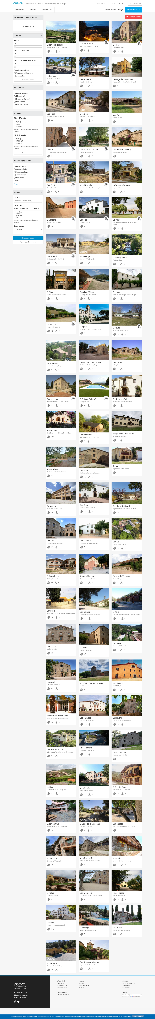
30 (59, 722)
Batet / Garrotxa (118, 365)
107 (84, 583)
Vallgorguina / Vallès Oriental (89, 543)
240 (52, 617)
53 (125, 724)
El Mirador (117, 858)
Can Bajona (85, 612)
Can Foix (83, 220)
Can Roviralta (53, 256)
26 (92, 477)
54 (117, 121)
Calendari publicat (22, 70)
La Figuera (117, 718)
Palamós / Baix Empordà (87, 116)
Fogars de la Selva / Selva (121, 469)
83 (117, 156)
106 (117, 724)
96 (84, 690)
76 (84, 441)
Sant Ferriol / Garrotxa (86, 791)
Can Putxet (118, 927)
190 (84, 969)
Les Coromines (119, 752)
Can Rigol (84, 505)
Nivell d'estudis (20, 135)
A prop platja (20, 76)
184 (84, 724)
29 (124, 192)
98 (117, 650)
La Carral (51, 682)
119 (52, 51)
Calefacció (20, 178)
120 (52, 331)
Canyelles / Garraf (118, 47)
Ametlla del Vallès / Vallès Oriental (58, 401)
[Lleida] (28, 217)
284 (117, 899)
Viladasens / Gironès (86, 152)
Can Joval (84, 470)
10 (92, 86)
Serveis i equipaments (22, 160)
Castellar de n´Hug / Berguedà (56, 789)
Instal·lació (18, 36)
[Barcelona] (28, 212)
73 (51, 583)
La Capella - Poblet (55, 749)
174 (84, 794)
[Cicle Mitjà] (28, 143)
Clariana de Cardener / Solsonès (90, 473)
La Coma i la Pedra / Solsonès (122, 861)
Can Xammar (52, 399)
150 (52, 226)
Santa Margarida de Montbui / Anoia (124, 826)
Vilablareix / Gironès (86, 826)
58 (117, 472)
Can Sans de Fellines (89, 149)
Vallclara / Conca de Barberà (56, 925)
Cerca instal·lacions (28, 26)
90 (117, 298)
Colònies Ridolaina (55, 45)
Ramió (115, 466)
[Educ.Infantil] (28, 140)
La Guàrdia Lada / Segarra (55, 366)
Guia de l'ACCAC (46, 10)
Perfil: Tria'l (100, 4)
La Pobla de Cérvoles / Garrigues (57, 152)
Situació (17, 193)
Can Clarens (85, 540)
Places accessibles (21, 50)
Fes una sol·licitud (133, 10)
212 (52, 899)
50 (84, 192)
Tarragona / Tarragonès (87, 750)
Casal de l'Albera (87, 292)
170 (117, 548)
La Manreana (85, 79)
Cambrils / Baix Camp (53, 79)
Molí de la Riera (86, 43)
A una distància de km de (26, 208)
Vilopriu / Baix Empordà (54, 222)
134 (84, 120)
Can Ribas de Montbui (89, 962)
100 (84, 511)
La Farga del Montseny (123, 79)
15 (124, 934)
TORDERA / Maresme (119, 686)
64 (84, 298)
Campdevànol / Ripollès (120, 755)
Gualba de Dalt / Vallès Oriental (56, 295)
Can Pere (51, 114)
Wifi (17, 180)
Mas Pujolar (118, 115)
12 (91, 50)
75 (117, 86)
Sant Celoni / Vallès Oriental (121, 930)
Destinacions (19, 226)
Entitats (81, 983)
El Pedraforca (53, 576)
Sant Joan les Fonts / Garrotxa (89, 437)
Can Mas (117, 292)
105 (84, 263)
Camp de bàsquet (22, 172)
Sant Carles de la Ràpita (57, 715)
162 (117, 618)
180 (117, 51)
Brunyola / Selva (52, 188)
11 (59, 793)
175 (52, 298)
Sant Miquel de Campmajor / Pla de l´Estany (126, 614)
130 (84, 86)
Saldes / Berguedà (53, 579)
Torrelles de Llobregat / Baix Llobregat (124, 295)
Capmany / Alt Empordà (87, 259)
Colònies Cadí (53, 824)
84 (84, 50)
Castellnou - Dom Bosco (90, 362)
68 (117, 440)
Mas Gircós (85, 788)
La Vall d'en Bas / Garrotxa (121, 330)
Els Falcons (52, 858)
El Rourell (117, 328)
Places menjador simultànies (25, 60)
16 (125, 793)
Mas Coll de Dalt (87, 858)
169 (52, 722)
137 (52, 437)
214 (84, 618)
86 (51, 370)
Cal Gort (50, 149)
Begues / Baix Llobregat (120, 188)
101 (52, 512)
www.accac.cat (21, 997)
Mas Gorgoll (85, 114)
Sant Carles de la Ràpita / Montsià (57, 718)
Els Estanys (85, 256)
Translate (137, 997)
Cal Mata (116, 220)
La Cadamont (86, 434)
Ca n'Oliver (51, 324)
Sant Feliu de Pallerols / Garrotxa (90, 861)
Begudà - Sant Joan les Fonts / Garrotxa (92, 188)
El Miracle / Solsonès (53, 685)
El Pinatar (51, 292)
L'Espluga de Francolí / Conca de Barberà (60, 752)
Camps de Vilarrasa (121, 576)
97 (84, 654)
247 (52, 689)
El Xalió (116, 612)
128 (117, 334)
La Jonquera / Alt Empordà (88, 295)
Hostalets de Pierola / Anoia (55, 259)
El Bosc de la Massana (90, 824)
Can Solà (117, 542)
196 (84, 754)
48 (84, 830)
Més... (16, 184)
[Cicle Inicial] (28, 142)
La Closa (50, 787)
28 (59, 298)
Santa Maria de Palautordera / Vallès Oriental (61, 613)
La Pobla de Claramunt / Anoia (122, 401)
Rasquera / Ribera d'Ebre (54, 509)
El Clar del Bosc (120, 787)
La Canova (117, 362)
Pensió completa (22, 93)
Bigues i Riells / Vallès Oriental (89, 965)
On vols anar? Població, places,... (26, 17)
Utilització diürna (22, 105)
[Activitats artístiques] (28, 123)
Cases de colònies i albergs (113, 10)
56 (51, 476)
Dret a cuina (20, 102)
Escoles (81, 981)
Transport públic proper (24, 73)
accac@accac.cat (22, 995)
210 (52, 756)
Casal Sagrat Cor (120, 257)
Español (124, 992)
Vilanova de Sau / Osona (87, 720)
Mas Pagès (52, 430)
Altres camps (21, 175)
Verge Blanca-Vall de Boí (123, 433)
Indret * (17, 197)
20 (124, 264)
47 (125, 618)
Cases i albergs (62, 992)
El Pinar (116, 45)
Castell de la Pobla (121, 399)
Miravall (83, 647)
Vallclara (50, 922)
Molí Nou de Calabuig (122, 149)
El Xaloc (50, 893)
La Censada (118, 824)
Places (16, 40)
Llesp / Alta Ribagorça (119, 436)
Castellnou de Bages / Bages (89, 365)
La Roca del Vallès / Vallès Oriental (91, 895)
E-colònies (32, 10)
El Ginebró (51, 220)
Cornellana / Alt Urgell (54, 861)
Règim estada (19, 87)
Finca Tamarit (86, 748)
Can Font (51, 185)
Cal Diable (117, 643)
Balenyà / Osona (85, 401)
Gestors (81, 988)
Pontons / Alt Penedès (120, 646)
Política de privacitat (128, 983)
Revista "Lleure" (62, 988)
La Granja (51, 611)
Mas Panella (118, 683)
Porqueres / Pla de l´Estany (121, 789)
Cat (112, 4)
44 (117, 405)
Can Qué (50, 540)
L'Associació (19, 10)
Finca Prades (118, 893)
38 (91, 298)
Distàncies (18, 205)
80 (51, 120)
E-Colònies (60, 983)
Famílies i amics (84, 985)
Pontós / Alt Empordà (53, 327)
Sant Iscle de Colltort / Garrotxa (56, 472)
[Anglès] (28, 125)
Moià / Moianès (52, 649)
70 (84, 934)
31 (124, 369)
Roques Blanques (88, 576)
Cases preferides (134, 17)
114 (52, 405)
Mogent (83, 326)
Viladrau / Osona (118, 118)
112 (52, 156)
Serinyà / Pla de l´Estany (54, 966)
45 (92, 263)
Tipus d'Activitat (20, 118)
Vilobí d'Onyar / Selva (119, 544)
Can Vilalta (51, 646)
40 (92, 583)
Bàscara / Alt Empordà (120, 152)
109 (84, 156)
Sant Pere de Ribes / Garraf (55, 116)
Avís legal (125, 981)
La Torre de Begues (121, 185)
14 (125, 334)
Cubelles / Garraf (85, 222)
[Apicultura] (28, 126)
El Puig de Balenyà (88, 399)
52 (117, 192)
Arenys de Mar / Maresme (88, 930)
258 (84, 333)
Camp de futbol (21, 169)
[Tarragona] (28, 215)
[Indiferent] (28, 121)
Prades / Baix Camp (119, 895)
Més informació (127, 1016)
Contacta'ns (126, 985)
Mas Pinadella (86, 185)
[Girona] (28, 214)
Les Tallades (85, 718)
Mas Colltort (52, 469)
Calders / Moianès (52, 895)
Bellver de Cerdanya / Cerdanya (57, 47)
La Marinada (52, 76)
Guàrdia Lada (52, 363)
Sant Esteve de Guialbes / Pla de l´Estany (60, 433)
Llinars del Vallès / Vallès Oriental (90, 329)
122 (52, 547)
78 (84, 547)
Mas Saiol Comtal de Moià (91, 683)
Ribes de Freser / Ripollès (88, 579)
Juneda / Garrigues (86, 82)
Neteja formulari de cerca (28, 242)
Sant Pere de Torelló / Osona (89, 46)
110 (52, 83)
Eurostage (84, 928)
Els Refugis (52, 963)
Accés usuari (136, 4)
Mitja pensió (20, 96)
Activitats (17, 113)
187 (117, 865)
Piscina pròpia (21, 166)
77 (117, 369)
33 (59, 331)
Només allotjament (23, 99)
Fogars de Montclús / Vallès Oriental (124, 82)
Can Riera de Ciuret (121, 506)
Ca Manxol (51, 506)
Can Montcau (86, 893)
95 (51, 192)
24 (92, 120)
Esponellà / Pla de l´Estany (55, 543)
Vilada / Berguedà (118, 579)
